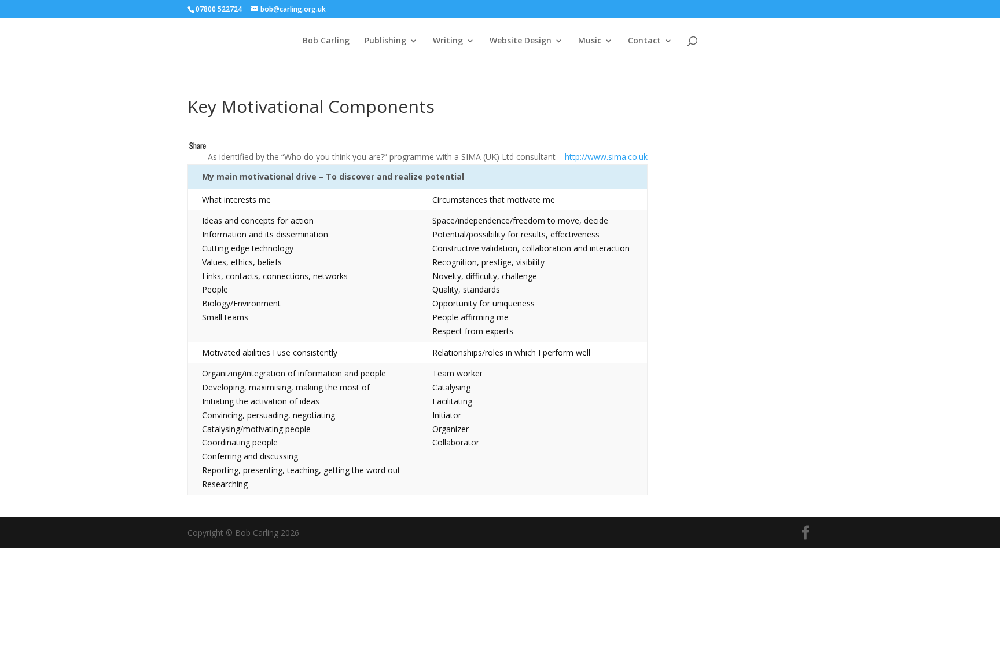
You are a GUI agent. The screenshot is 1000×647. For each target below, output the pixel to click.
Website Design (521, 41)
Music (589, 41)
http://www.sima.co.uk (606, 156)
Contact (644, 41)
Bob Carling (326, 41)
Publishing (385, 41)
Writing (448, 41)
